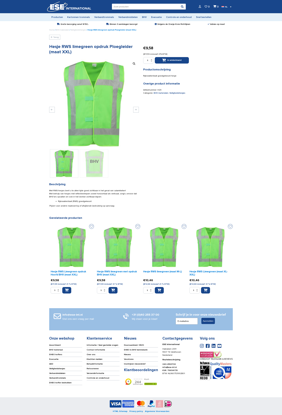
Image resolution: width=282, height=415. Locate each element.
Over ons (91, 354)
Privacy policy (136, 411)
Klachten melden (94, 359)
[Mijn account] (200, 6)
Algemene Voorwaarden (157, 411)
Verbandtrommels (57, 378)
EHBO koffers (55, 354)
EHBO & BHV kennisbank (135, 350)
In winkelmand (174, 60)
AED (51, 364)
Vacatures (129, 359)
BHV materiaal (56, 350)
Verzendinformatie (95, 373)
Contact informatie (96, 350)
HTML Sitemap (120, 411)
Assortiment (55, 345)
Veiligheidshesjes (78, 30)
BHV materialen (62, 30)
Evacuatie (53, 359)
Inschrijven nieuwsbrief (135, 364)
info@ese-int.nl (169, 367)
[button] (134, 63)
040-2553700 (169, 364)
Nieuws (127, 354)
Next (136, 110)
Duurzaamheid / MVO (134, 345)
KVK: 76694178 (170, 370)
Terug (56, 37)
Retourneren (93, 368)
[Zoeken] (182, 7)
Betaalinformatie (95, 364)
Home (51, 30)
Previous (52, 110)
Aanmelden (208, 321)
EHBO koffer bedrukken (60, 382)
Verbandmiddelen (57, 373)
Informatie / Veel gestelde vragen (102, 345)
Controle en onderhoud (98, 378)
